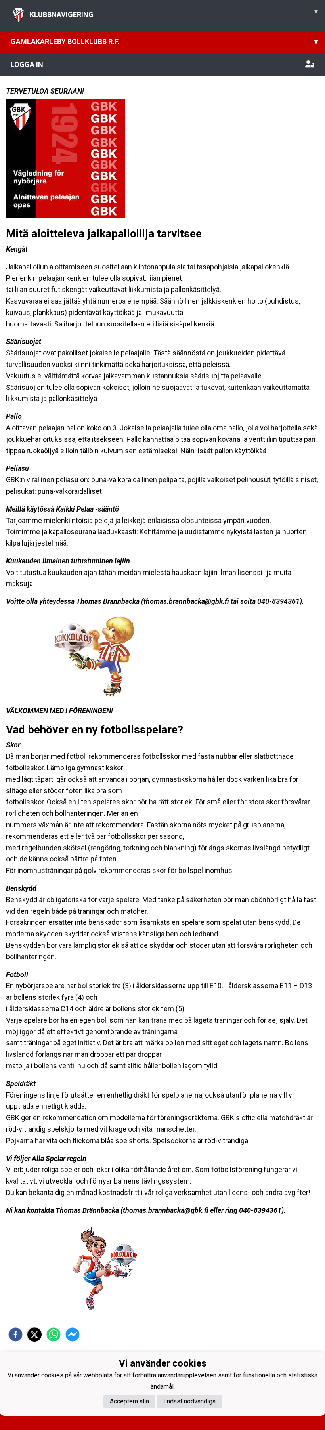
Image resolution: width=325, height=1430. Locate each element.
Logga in (27, 64)
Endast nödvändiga (189, 1401)
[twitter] (34, 1334)
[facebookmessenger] (72, 1334)
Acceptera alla (129, 1401)
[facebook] (15, 1334)
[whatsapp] (53, 1334)
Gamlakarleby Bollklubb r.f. (164, 41)
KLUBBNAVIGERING (174, 13)
